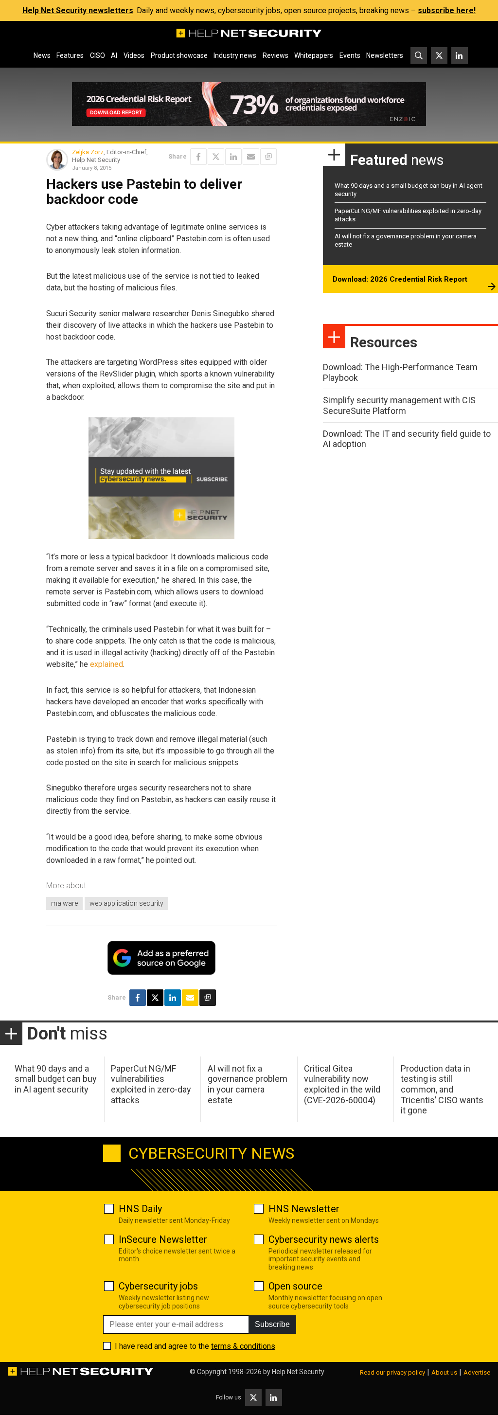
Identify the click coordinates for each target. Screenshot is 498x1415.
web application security (126, 903)
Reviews (275, 55)
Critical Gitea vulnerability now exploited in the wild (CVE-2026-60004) (342, 1084)
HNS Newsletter (303, 1209)
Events (349, 55)
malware (64, 903)
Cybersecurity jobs (158, 1286)
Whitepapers (313, 55)
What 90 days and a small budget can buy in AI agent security (56, 1078)
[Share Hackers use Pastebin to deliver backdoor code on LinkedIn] (233, 156)
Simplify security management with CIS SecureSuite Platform (399, 405)
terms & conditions (243, 1346)
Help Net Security (298, 1372)
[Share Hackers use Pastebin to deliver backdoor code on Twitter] (216, 156)
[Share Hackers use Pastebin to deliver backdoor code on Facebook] (198, 156)
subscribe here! (447, 10)
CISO (97, 55)
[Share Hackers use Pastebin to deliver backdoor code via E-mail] (251, 156)
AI (114, 55)
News (42, 55)
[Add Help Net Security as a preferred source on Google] (268, 156)
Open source (295, 1286)
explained (106, 664)
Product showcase (179, 55)
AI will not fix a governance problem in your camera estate (247, 1084)
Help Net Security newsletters (77, 10)
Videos (134, 55)
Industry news (234, 55)
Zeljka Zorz (88, 152)
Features (70, 55)
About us (444, 1372)
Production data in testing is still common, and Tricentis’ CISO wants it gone (442, 1089)
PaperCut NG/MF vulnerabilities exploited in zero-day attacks (151, 1084)
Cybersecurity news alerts (323, 1239)
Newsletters (384, 55)
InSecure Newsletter (163, 1239)
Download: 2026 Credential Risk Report (400, 279)
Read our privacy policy (392, 1372)
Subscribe (272, 1324)
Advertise (476, 1372)
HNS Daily (140, 1209)
